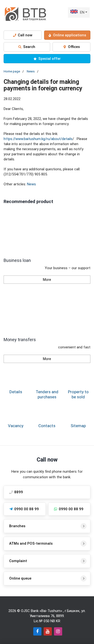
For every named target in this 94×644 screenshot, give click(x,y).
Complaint (18, 561)
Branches (17, 526)
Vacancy (15, 425)
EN (82, 12)
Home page (12, 71)
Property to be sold (78, 394)
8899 (60, 616)
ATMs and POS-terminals (31, 543)
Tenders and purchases (47, 394)
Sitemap (78, 425)
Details (15, 391)
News (31, 71)
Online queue (20, 578)
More (47, 279)
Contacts (46, 425)
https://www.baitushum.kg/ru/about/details (38, 139)
